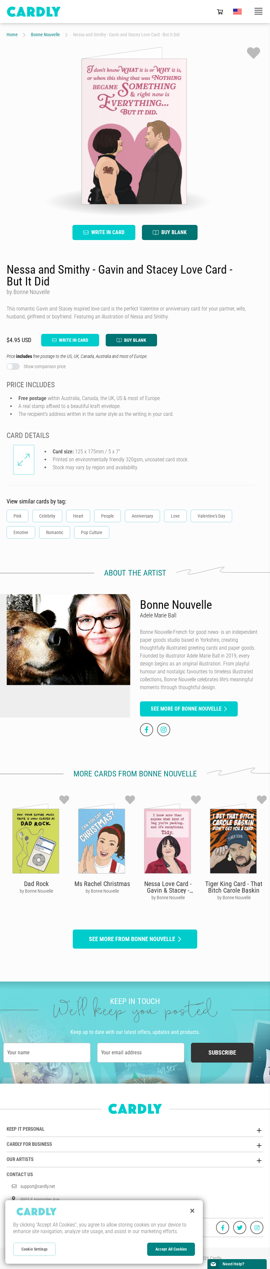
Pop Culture (91, 532)
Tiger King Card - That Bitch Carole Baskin (233, 887)
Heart (78, 516)
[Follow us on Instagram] (256, 1227)
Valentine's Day (211, 516)
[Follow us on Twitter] (239, 1227)
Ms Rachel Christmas (102, 884)
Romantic (54, 532)
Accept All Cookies (171, 1249)
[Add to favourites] (253, 53)
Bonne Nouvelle (45, 34)
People (107, 516)
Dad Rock (36, 884)
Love (175, 516)
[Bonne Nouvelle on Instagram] (163, 729)
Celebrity (47, 516)
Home (12, 34)
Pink (17, 516)
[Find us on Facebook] (222, 1227)
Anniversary (142, 516)
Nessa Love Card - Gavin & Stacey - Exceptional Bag (168, 890)
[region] (104, 1232)
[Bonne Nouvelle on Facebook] (146, 729)
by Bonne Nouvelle (36, 891)
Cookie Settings (34, 1249)
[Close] (192, 1210)
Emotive (21, 532)
